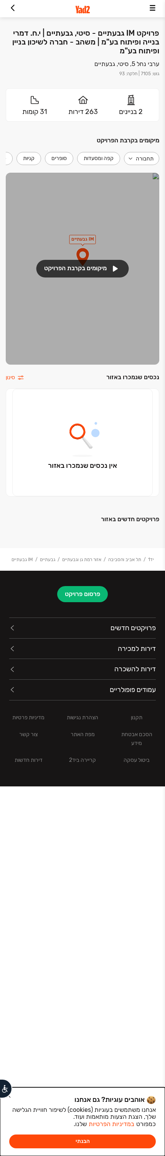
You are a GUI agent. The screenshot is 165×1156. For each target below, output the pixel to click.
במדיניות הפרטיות (111, 1124)
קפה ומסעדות (99, 158)
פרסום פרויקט (82, 594)
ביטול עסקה (137, 760)
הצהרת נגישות (82, 717)
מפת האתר (83, 734)
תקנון (136, 717)
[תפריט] (152, 8)
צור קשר (28, 734)
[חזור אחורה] (12, 8)
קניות (29, 158)
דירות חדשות (29, 760)
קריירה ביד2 (82, 760)
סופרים (59, 158)
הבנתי (83, 1141)
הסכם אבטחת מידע (136, 738)
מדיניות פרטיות (28, 717)
